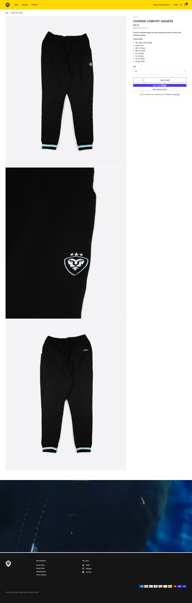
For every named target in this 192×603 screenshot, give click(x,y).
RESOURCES (41, 561)
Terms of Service (41, 575)
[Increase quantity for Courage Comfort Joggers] (141, 80)
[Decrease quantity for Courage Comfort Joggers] (135, 80)
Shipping (135, 28)
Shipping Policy (41, 571)
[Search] (181, 4)
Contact (34, 5)
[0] (184, 4)
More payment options (160, 89)
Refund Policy (40, 568)
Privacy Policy (40, 565)
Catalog (25, 5)
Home (16, 5)
